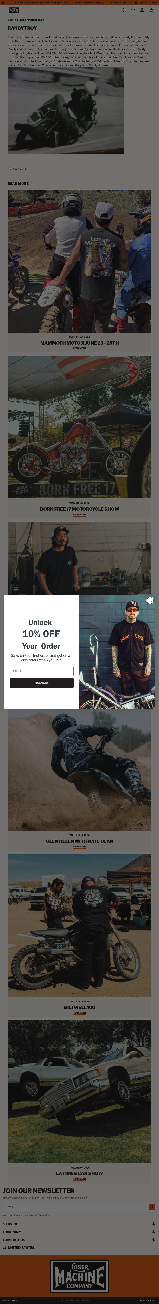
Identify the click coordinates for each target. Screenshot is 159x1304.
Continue (42, 683)
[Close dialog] (150, 600)
